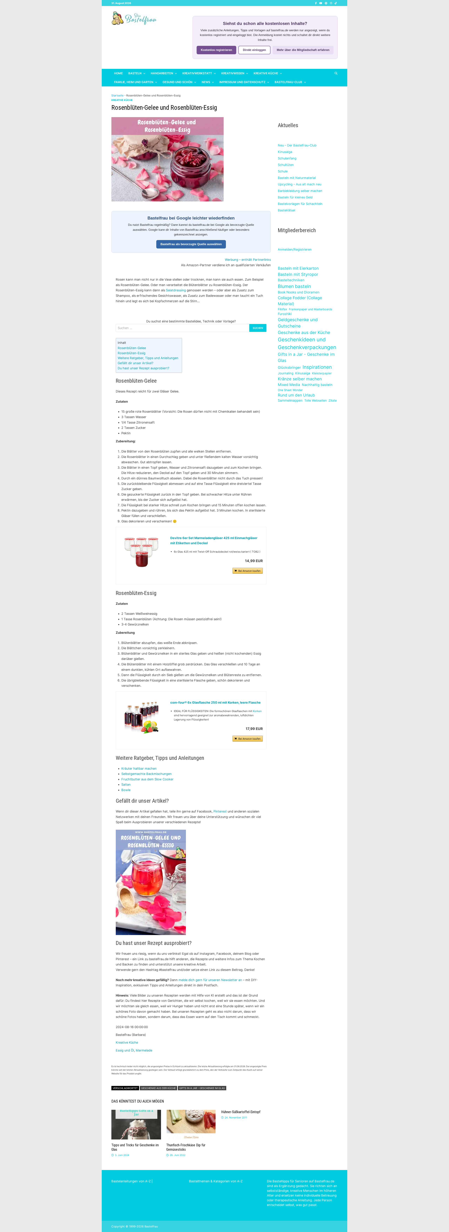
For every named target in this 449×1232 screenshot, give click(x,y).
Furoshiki (284, 314)
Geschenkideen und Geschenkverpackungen (307, 343)
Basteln (135, 73)
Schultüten (286, 165)
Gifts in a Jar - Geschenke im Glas (202, 1088)
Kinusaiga (285, 152)
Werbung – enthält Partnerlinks (248, 259)
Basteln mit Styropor (298, 274)
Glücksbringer (289, 367)
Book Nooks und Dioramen (298, 292)
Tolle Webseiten (315, 400)
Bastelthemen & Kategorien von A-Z (216, 1181)
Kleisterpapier (322, 373)
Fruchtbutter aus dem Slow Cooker (147, 779)
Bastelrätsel (286, 210)
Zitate (333, 400)
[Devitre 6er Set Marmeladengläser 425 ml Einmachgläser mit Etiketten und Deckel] (141, 552)
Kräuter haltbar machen (139, 768)
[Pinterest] (326, 3)
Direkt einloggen (254, 50)
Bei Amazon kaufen (249, 570)
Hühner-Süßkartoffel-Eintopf (240, 1112)
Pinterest (220, 811)
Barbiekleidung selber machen (300, 191)
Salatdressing (176, 290)
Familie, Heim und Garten (133, 82)
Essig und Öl (125, 1050)
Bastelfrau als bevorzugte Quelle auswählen (191, 244)
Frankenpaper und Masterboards (310, 309)
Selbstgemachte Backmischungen (146, 774)
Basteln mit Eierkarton (298, 268)
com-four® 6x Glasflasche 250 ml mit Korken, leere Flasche (215, 702)
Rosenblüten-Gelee (132, 348)
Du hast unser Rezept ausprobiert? (143, 368)
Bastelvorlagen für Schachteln (300, 204)
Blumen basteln (294, 286)
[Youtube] (321, 3)
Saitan (126, 784)
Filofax (282, 309)
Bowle (125, 790)
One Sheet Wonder (290, 390)
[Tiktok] (336, 3)
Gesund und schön (177, 82)
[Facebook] (316, 3)
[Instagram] (331, 3)
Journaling (285, 373)
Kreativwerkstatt (197, 73)
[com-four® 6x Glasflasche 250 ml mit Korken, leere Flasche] (141, 716)
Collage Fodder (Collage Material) (300, 300)
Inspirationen (317, 367)
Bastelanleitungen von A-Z (131, 1181)
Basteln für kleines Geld (295, 197)
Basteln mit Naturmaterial (297, 178)
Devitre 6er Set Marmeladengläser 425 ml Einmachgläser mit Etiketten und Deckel (213, 540)
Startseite (117, 95)
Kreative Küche (266, 73)
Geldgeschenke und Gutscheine (298, 323)
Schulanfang (287, 158)
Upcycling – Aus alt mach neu (299, 184)
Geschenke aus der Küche (158, 1088)
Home (118, 73)
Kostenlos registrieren (216, 50)
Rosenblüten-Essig (131, 353)
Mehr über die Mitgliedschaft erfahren (303, 50)
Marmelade (144, 1050)
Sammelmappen (290, 400)
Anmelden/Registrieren (295, 249)
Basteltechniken (291, 280)
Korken (257, 711)
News (206, 82)
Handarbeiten (162, 73)
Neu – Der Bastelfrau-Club (297, 145)
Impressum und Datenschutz (242, 82)
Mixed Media (289, 384)
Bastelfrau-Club (288, 82)
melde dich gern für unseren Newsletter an (210, 980)
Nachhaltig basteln (317, 385)
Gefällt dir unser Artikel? (135, 363)
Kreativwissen (232, 73)
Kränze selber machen (300, 378)
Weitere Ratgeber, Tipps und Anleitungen (148, 358)
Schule (283, 171)
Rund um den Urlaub (296, 395)
